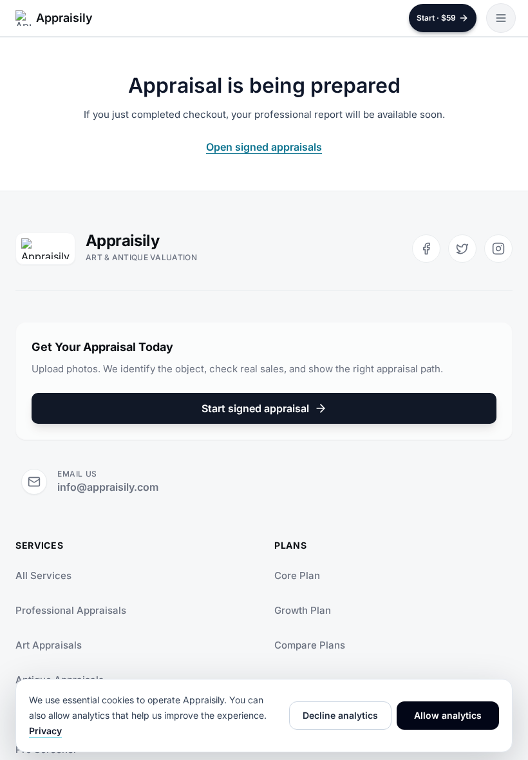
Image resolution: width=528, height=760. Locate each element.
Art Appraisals (48, 645)
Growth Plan (302, 610)
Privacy (45, 730)
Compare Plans (309, 645)
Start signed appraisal (255, 408)
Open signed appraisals (264, 146)
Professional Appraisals (70, 610)
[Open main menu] (501, 18)
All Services (43, 575)
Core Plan (297, 575)
